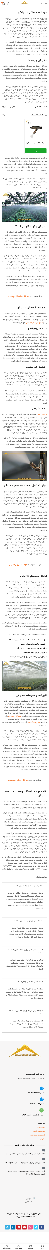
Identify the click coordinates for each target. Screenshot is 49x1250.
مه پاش (42, 1139)
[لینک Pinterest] (18, 1227)
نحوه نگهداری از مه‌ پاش (18, 564)
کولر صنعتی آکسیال (38, 1131)
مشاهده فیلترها (37, 115)
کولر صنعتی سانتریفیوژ (37, 1135)
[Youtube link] (24, 1227)
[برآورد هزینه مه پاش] (36, 150)
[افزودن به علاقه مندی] (28, 123)
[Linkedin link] (13, 1227)
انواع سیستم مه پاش (34, 322)
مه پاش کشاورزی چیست (18, 780)
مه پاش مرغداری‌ (14, 716)
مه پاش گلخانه (34, 722)
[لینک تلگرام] (7, 1227)
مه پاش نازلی (42, 414)
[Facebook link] (41, 1227)
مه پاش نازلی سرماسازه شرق (36, 143)
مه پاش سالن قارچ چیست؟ (18, 296)
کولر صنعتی (41, 1127)
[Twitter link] (36, 1227)
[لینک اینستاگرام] (30, 1227)
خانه (45, 106)
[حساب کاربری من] (8, 3)
